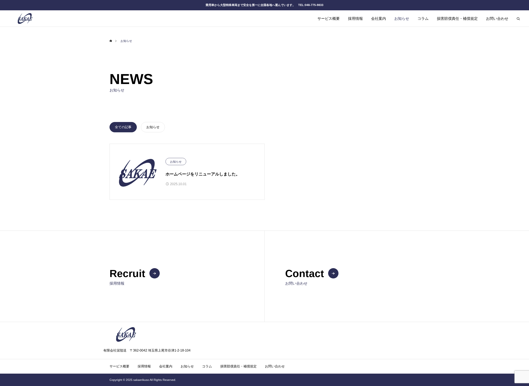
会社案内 (378, 19)
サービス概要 (328, 19)
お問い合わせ (497, 19)
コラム (423, 19)
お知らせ (401, 19)
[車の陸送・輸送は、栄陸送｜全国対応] (52, 18)
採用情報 (355, 19)
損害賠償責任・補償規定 (457, 19)
